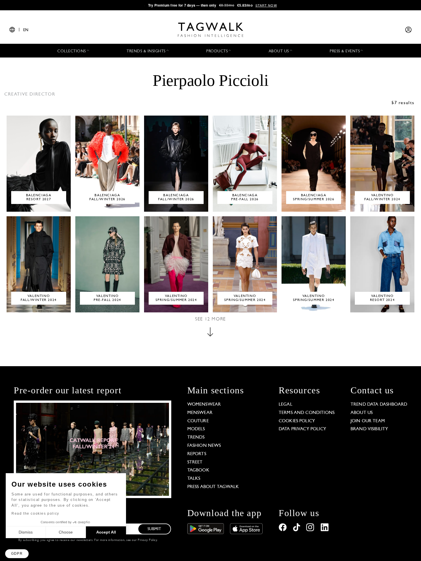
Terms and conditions (307, 413)
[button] (17, 553)
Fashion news (204, 445)
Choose (66, 532)
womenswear (204, 404)
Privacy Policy (147, 540)
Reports (196, 454)
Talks (193, 478)
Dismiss (26, 532)
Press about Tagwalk (213, 487)
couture (198, 421)
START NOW (266, 5)
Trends (196, 437)
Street (195, 462)
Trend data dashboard (379, 404)
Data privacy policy (302, 429)
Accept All (106, 532)
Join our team (368, 421)
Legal (285, 404)
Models (196, 429)
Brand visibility (369, 429)
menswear (200, 413)
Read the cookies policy (35, 514)
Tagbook (198, 470)
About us (362, 413)
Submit (154, 529)
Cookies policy (297, 421)
